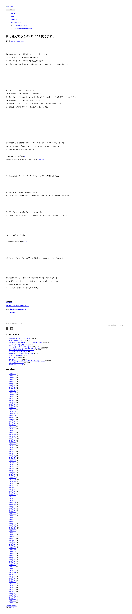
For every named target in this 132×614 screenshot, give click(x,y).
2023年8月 (12, 442)
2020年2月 (12, 521)
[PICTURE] (9, 6)
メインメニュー (10, 9)
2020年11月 (12, 504)
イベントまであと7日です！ (18, 344)
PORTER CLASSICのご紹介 (18, 352)
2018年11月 (12, 550)
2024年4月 (12, 427)
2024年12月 (12, 411)
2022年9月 (12, 462)
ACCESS (14, 19)
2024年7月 (12, 421)
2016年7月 (12, 602)
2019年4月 (12, 540)
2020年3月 (12, 519)
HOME (13, 13)
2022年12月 (12, 457)
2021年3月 (12, 497)
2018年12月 (12, 548)
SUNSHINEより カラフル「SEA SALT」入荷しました (27, 361)
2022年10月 (12, 461)
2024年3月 (12, 428)
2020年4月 (12, 517)
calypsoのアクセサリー (16, 363)
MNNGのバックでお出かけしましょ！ (21, 350)
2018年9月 (12, 553)
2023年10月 (12, 438)
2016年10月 (12, 597)
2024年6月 (12, 423)
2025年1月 (12, 410)
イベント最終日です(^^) (16, 340)
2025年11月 (12, 391)
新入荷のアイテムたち (16, 364)
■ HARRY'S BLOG (11, 606)
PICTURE (13, 607)
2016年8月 (12, 601)
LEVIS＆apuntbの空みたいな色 (14, 323)
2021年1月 (12, 500)
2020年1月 (12, 523)
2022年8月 (12, 464)
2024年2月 (12, 430)
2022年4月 (12, 472)
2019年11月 (12, 527)
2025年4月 (12, 404)
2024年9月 (12, 417)
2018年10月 (12, 551)
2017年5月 (12, 584)
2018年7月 (12, 557)
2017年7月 (12, 580)
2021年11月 (12, 481)
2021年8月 (12, 487)
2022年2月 (12, 476)
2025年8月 (12, 396)
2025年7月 (12, 398)
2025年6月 (12, 400)
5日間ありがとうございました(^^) (20, 338)
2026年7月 (12, 375)
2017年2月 (12, 589)
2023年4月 (12, 449)
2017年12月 (12, 570)
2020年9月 (12, 508)
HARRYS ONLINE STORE (23, 28)
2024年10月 (12, 415)
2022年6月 (12, 468)
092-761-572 (13, 312)
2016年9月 (12, 599)
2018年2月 (12, 567)
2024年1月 (12, 432)
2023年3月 (12, 451)
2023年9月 (12, 440)
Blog (12, 16)
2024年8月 (12, 419)
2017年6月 (12, 582)
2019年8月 (12, 532)
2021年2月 (12, 498)
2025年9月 (12, 394)
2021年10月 (12, 483)
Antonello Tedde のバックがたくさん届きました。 (25, 348)
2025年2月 (12, 408)
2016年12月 (12, 593)
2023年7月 (12, 444)
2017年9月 (12, 576)
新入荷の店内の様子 (15, 355)
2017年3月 (12, 587)
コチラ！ (27, 156)
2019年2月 (12, 544)
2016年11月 (12, 595)
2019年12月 (12, 525)
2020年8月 (12, 510)
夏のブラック (13, 357)
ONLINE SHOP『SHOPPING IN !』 (17, 306)
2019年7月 (12, 534)
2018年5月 (12, 561)
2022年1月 (12, 478)
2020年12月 (12, 502)
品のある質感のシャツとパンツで (117, 325)
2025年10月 (12, 393)
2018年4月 (12, 563)
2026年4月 (12, 381)
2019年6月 (12, 536)
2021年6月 (12, 491)
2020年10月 (12, 506)
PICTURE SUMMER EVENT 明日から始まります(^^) (26, 342)
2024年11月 (12, 413)
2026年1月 (12, 387)
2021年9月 (12, 485)
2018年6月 (12, 559)
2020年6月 (12, 514)
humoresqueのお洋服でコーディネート (21, 353)
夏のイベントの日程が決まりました (20, 346)
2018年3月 (12, 565)
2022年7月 (12, 466)
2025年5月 (12, 402)
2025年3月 (12, 406)
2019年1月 (12, 546)
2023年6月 (12, 445)
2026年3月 (12, 383)
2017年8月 (12, 578)
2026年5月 (12, 379)
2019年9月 (12, 531)
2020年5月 (12, 515)
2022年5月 (12, 470)
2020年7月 (12, 512)
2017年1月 (12, 591)
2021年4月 (12, 495)
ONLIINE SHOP (16, 22)
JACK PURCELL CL (15, 359)
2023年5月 (12, 447)
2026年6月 (12, 377)
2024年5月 (12, 425)
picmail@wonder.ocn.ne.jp (18, 309)
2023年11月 (12, 436)
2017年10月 (12, 574)
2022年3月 (12, 474)
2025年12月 (12, 389)
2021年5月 (12, 493)
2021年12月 (12, 480)
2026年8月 (12, 374)
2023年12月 (12, 434)
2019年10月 (12, 529)
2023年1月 (12, 455)
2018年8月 (12, 555)
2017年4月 (12, 585)
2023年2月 (12, 453)
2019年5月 (12, 538)
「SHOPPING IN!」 (21, 25)
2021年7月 (12, 489)
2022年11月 (12, 459)
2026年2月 (12, 385)
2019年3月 (12, 542)
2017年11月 (12, 572)
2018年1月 (12, 568)
